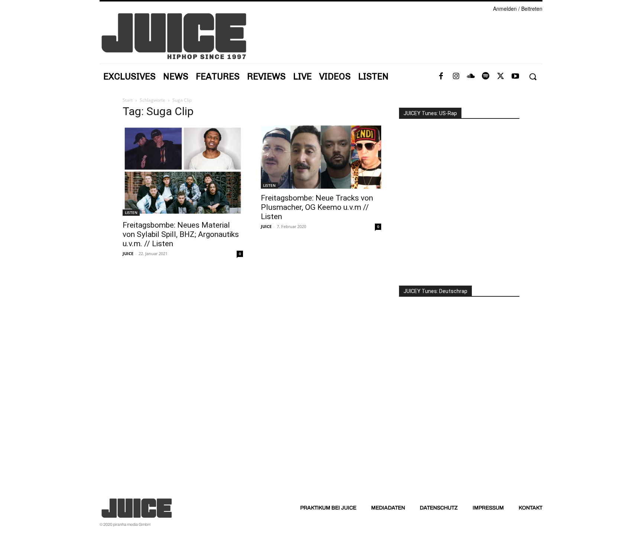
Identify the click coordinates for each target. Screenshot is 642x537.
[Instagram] (455, 76)
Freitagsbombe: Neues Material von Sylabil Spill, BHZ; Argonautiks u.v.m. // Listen (181, 234)
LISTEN (131, 212)
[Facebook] (441, 76)
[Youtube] (515, 76)
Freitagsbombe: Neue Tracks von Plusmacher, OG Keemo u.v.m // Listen (317, 207)
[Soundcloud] (470, 76)
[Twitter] (500, 76)
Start (128, 100)
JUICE (128, 253)
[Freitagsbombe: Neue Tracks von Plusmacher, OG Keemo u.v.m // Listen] (321, 157)
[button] (532, 77)
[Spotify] (485, 76)
